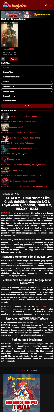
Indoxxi (20, 309)
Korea (41, 175)
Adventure (12, 121)
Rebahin (4, 309)
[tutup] (1, 393)
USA (14, 55)
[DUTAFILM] (14, 5)
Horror (13, 154)
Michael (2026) (9, 49)
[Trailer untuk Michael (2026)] (3, 59)
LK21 (38, 306)
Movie (5, 55)
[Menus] (51, 5)
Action (4, 121)
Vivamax (26, 132)
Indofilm (12, 309)
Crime (13, 175)
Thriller (35, 121)
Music (10, 55)
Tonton (14, 59)
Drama (13, 53)
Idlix (25, 309)
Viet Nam (42, 164)
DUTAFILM (5, 213)
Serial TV (34, 175)
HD (4, 45)
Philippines (34, 132)
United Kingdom (36, 186)
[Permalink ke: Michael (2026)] (9, 34)
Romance (26, 164)
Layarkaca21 (47, 306)
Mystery (26, 175)
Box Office (6, 53)
